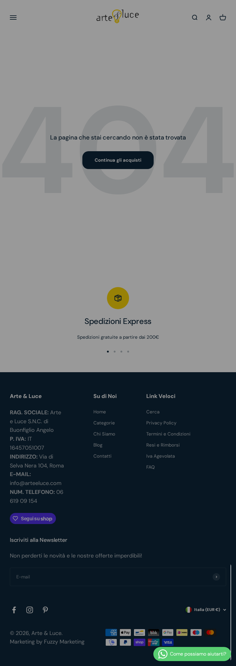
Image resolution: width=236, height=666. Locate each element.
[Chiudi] (218, 576)
